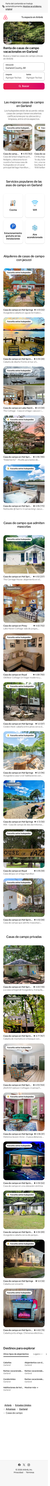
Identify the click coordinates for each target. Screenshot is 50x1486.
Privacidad (18, 1472)
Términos (30, 1472)
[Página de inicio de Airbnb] (5, 17)
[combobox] (24, 68)
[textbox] (14, 77)
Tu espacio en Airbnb (32, 17)
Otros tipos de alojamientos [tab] (16, 1354)
